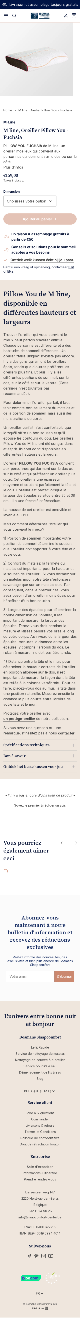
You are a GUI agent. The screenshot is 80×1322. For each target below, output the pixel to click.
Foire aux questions (40, 1113)
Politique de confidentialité (40, 1138)
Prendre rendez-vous (40, 1179)
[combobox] (29, 201)
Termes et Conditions (40, 1132)
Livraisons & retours (40, 1125)
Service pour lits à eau (40, 1066)
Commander (40, 1119)
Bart (71, 267)
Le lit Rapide (40, 1047)
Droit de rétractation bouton (40, 1144)
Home (7, 110)
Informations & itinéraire (40, 1173)
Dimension (11, 191)
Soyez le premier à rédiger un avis (40, 805)
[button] (40, 805)
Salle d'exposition (40, 1167)
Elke (10, 271)
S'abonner (64, 976)
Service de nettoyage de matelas (40, 1053)
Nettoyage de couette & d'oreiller (40, 1060)
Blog (40, 1078)
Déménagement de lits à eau (40, 1072)
